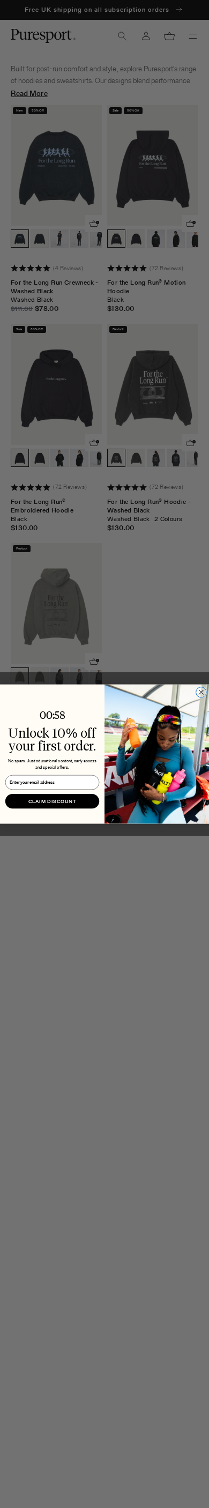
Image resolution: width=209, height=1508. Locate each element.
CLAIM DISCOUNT (52, 801)
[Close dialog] (201, 692)
